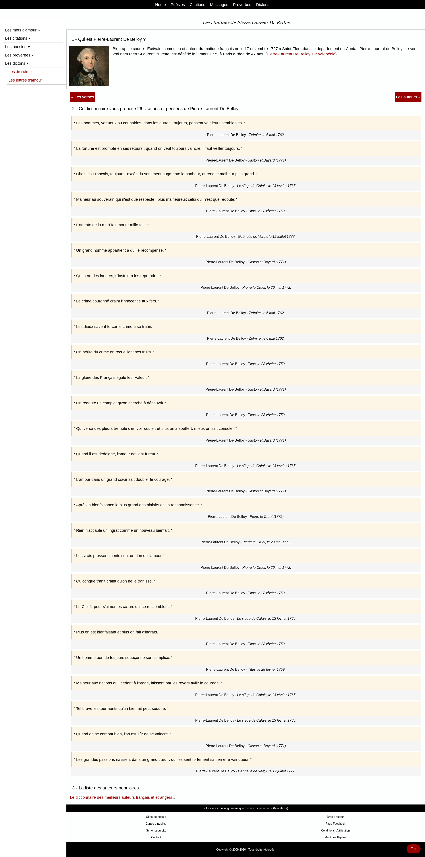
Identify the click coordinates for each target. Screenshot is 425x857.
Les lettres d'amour (25, 80)
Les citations (18, 38)
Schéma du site (156, 830)
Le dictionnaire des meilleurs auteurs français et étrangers (121, 797)
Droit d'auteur (335, 816)
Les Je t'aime (20, 72)
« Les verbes (82, 97)
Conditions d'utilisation (335, 830)
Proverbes (242, 4)
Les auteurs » (408, 97)
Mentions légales (335, 837)
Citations (197, 4)
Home (160, 4)
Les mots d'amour (23, 30)
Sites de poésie (156, 816)
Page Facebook (335, 823)
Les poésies (17, 47)
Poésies (178, 4)
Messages (219, 4)
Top (413, 849)
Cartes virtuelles (156, 823)
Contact (156, 837)
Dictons (262, 4)
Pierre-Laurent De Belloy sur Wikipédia (301, 54)
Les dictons (17, 63)
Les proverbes (19, 55)
